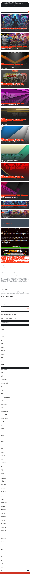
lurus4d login (9, 205)
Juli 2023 (2, 339)
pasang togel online (3, 566)
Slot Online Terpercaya (3, 485)
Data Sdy (2, 446)
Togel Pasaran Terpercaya (3, 487)
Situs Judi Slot (2, 499)
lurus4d (2, 205)
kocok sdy (2, 470)
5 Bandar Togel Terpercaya (4, 256)
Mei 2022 (2, 358)
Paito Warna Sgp (2, 460)
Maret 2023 (2, 344)
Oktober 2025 (2, 326)
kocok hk (2, 467)
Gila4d (1, 389)
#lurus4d (5, 205)
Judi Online (15, 257)
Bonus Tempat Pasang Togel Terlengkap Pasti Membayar (9, 141)
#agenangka (2, 46)
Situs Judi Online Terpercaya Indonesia (15, 9)
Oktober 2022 (2, 351)
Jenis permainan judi (3, 505)
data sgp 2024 (2, 474)
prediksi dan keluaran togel (4, 411)
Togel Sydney (12, 260)
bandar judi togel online (4, 64)
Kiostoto (2, 63)
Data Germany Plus (3, 444)
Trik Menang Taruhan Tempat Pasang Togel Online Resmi (9, 179)
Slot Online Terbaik (3, 492)
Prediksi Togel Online (3, 420)
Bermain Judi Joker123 (3, 519)
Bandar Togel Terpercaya (3, 481)
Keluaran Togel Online (3, 538)
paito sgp (2, 465)
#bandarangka (11, 46)
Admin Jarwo (2, 371)
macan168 (2, 563)
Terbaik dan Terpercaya (3, 514)
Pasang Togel (15, 258)
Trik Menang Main (3, 531)
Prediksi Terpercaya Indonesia (4, 535)
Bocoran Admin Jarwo (3, 494)
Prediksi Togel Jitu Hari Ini (16, 259)
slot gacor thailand (3, 120)
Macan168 (2, 408)
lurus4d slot (14, 205)
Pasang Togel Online (3, 84)
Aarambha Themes (16, 573)
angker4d (2, 548)
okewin (1, 570)
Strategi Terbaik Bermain (3, 517)
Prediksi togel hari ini (4, 262)
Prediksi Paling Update (3, 537)
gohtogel (2, 562)
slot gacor (8, 84)
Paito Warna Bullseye (3, 455)
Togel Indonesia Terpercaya (4, 524)
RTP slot (2, 424)
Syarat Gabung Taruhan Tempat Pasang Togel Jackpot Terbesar (10, 67)
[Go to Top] (28, 570)
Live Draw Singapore (9, 258)
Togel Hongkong (3, 260)
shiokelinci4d (2, 564)
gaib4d (1, 553)
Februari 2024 (2, 330)
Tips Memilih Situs (3, 513)
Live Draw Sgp (2, 453)
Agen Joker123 (2, 372)
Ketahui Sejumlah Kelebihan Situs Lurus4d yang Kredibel (9, 216)
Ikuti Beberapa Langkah (3, 509)
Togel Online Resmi (3, 490)
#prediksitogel (25, 46)
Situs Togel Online (3, 483)
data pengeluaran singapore (4, 257)
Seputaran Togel (5, 289)
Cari (2, 306)
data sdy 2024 (2, 473)
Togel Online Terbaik (3, 521)
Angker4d (2, 376)
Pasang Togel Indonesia (3, 523)
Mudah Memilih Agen (3, 526)
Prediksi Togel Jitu (10, 259)
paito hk (1, 466)
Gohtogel (2, 390)
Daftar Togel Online (3, 510)
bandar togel (2, 261)
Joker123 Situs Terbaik (3, 516)
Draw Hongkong (11, 257)
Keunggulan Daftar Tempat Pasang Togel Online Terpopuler (9, 160)
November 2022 (3, 350)
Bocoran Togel (2, 542)
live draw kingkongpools (3, 462)
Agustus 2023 (2, 337)
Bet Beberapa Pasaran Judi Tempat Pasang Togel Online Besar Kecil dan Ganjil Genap (13, 85)
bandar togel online (11, 64)
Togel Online (7, 260)
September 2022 (3, 353)
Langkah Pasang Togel (3, 530)
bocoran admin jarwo (3, 379)
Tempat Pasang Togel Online (24, 195)
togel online (22, 84)
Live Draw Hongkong (3, 258)
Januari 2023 (2, 347)
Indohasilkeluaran (3, 392)
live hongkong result (3, 404)
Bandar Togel (10, 256)
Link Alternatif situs (3, 512)
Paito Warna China (3, 456)
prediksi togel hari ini (4, 259)
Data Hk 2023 (2, 445)
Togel (28, 259)
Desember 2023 (3, 333)
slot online (18, 84)
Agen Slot (2, 373)
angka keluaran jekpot (16, 301)
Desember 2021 (3, 365)
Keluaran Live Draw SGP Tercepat (5, 397)
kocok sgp (2, 469)
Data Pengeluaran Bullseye (5, 265)
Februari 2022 (2, 362)
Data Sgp (2, 448)
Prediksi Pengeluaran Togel (21, 258)
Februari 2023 (2, 346)
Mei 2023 (2, 341)
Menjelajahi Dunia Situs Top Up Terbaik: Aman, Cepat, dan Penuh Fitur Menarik (12, 207)
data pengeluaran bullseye (16, 256)
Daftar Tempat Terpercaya (4, 502)
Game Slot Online (3, 503)
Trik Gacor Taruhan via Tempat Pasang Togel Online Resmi (9, 104)
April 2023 (2, 343)
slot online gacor (9, 120)
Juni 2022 (2, 357)
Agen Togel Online (3, 375)
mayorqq (2, 555)
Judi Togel (19, 257)
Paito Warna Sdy (2, 459)
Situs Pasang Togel (3, 500)
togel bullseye (22, 262)
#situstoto (10, 47)
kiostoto (1, 546)
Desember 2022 (3, 348)
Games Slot (2, 387)
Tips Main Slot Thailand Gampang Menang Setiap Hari (9, 123)
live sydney (2, 406)
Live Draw (23, 257)
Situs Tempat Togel (3, 498)
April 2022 (2, 360)
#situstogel (6, 47)
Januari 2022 (2, 364)
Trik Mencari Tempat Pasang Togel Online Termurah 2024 (9, 197)
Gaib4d (1, 386)
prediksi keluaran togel (4, 413)
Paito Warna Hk (2, 458)
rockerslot (2, 567)
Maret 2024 (2, 329)
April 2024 (2, 327)
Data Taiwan (2, 449)
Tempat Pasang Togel (23, 259)
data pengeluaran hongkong (25, 256)
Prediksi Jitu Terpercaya (3, 539)
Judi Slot (2, 394)
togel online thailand (4, 121)
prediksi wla (2, 421)
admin (7, 208)
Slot (1, 82)
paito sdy (2, 463)
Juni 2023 (2, 340)
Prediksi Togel (2, 541)
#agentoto (6, 46)
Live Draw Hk (2, 451)
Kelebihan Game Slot (3, 506)
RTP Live (2, 422)
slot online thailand (15, 120)
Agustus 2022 (2, 354)
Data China (2, 442)
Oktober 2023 (2, 336)
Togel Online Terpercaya (3, 484)
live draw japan (2, 476)
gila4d (1, 556)
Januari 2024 (2, 332)
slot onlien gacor (13, 84)
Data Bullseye (2, 441)
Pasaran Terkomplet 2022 (4, 491)
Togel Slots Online (3, 488)
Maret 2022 (2, 361)
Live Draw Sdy (2, 452)
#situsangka (2, 47)
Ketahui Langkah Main (3, 527)
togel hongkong (27, 262)
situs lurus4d (18, 205)
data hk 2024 (2, 472)
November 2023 (3, 334)
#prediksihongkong (19, 46)
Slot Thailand (3, 118)
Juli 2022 (2, 355)
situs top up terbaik (24, 205)
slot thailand (21, 120)
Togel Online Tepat (3, 528)
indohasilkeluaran (17, 64)
